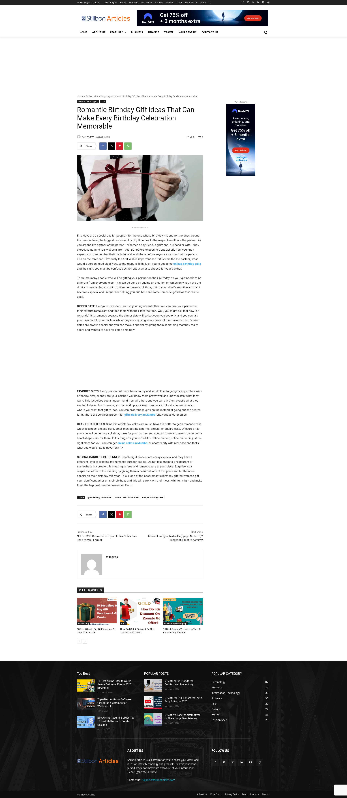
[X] (111, 146)
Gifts (103, 101)
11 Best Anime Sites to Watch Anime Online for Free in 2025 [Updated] (114, 684)
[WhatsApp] (128, 146)
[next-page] (85, 641)
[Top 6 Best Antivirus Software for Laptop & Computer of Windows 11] (86, 704)
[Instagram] (263, 3)
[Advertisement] (173, 63)
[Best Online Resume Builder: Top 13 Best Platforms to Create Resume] (86, 722)
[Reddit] (268, 3)
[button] (265, 32)
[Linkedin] (258, 3)
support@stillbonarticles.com (158, 780)
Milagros (89, 136)
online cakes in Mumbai (127, 497)
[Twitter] (248, 3)
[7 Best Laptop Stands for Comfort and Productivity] (153, 685)
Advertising (83, 623)
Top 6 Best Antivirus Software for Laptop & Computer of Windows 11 (114, 703)
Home (80, 96)
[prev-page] (79, 641)
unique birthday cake (152, 497)
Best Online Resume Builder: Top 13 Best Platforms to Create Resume (115, 721)
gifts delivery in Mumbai (99, 497)
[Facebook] (243, 3)
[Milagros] (79, 136)
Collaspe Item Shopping (98, 96)
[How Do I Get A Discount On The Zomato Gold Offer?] (140, 611)
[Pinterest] (253, 3)
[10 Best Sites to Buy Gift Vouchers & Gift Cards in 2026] (97, 611)
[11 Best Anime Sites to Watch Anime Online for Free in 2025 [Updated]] (86, 685)
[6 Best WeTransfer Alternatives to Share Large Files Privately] (153, 719)
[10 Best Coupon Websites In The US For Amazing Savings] (183, 611)
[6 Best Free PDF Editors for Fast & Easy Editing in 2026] (153, 702)
